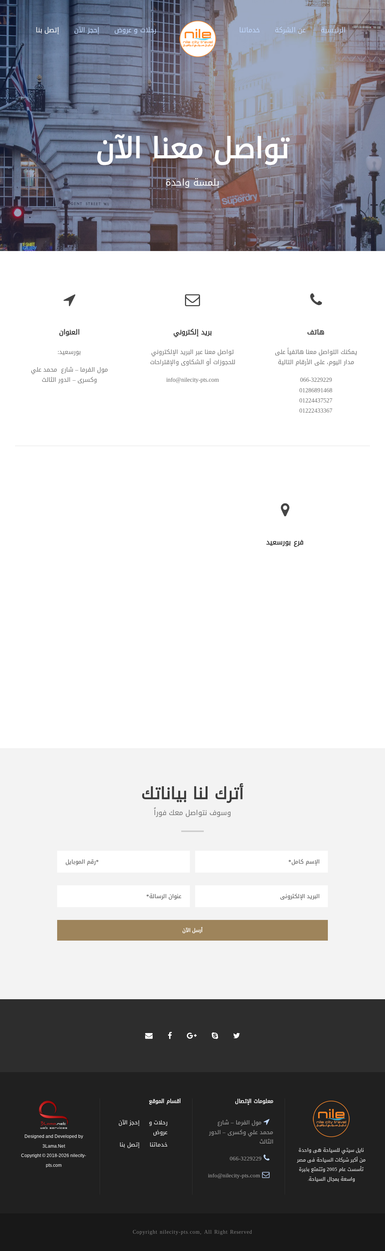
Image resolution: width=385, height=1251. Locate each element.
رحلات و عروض (135, 30)
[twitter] (236, 1036)
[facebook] (170, 1036)
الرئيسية (333, 30)
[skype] (215, 1036)
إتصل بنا (47, 30)
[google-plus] (192, 1036)
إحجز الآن (86, 30)
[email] (149, 1036)
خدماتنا (249, 30)
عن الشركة (290, 30)
